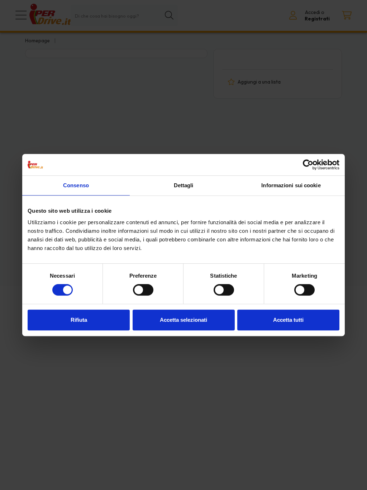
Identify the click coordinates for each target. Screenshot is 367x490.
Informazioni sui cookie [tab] (290, 185)
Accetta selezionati (183, 320)
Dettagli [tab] (184, 185)
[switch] (143, 290)
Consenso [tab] (76, 185)
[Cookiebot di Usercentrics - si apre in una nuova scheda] (308, 164)
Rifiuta (79, 320)
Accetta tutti (288, 320)
